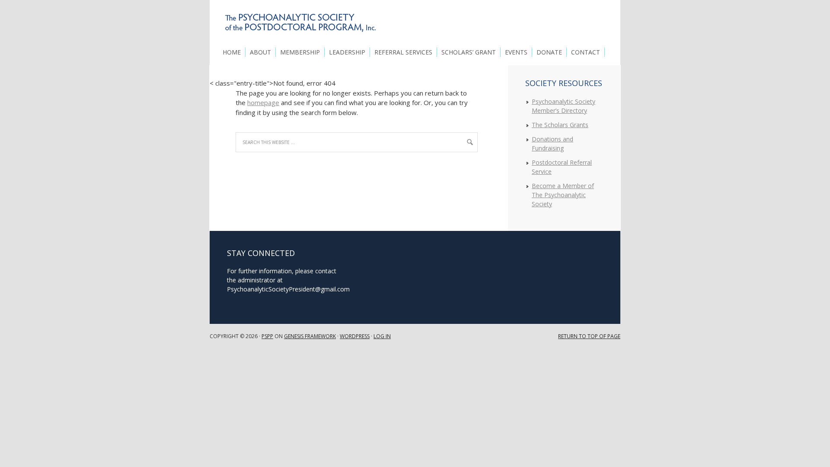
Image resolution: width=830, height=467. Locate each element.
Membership (300, 52)
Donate (549, 52)
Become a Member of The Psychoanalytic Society (563, 195)
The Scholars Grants (560, 125)
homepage (263, 102)
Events (516, 52)
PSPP (267, 336)
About (260, 52)
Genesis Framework (310, 336)
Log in (382, 336)
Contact (585, 52)
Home (232, 52)
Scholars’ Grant (468, 52)
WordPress (355, 336)
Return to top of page (589, 336)
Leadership (347, 52)
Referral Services (403, 52)
